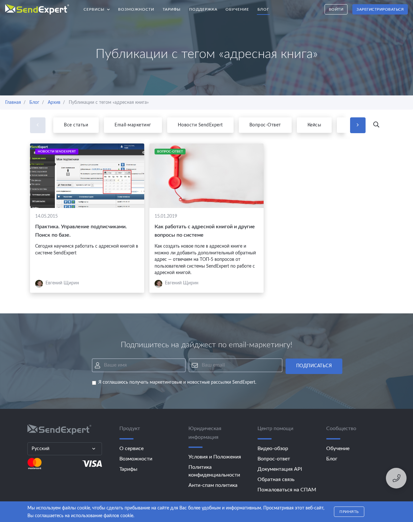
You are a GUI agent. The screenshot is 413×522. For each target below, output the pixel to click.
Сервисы (99, 7)
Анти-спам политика (212, 485)
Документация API (279, 469)
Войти (336, 9)
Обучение (237, 9)
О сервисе (131, 448)
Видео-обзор (272, 448)
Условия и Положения (214, 456)
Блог (263, 9)
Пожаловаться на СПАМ (286, 489)
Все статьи (76, 125)
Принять (349, 512)
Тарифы (172, 9)
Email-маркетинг (133, 125)
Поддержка (203, 9)
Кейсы (314, 125)
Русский (41, 449)
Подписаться (314, 366)
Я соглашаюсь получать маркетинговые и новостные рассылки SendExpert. (177, 382)
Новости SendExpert (200, 125)
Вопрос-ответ (273, 458)
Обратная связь (276, 479)
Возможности (136, 9)
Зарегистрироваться (380, 9)
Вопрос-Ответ (265, 125)
